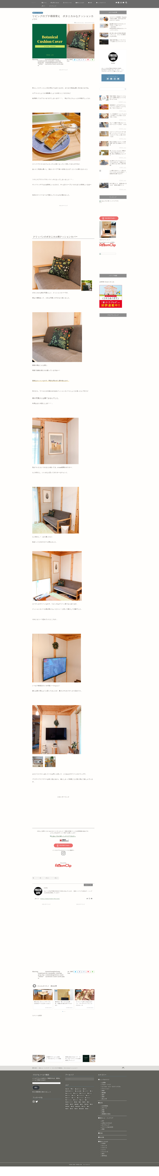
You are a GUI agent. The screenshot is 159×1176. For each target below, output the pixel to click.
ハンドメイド (80, 1097)
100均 (68, 1088)
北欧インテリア (70, 1102)
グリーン (68, 1095)
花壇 (77, 1108)
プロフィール (68, 2)
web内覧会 (105, 1105)
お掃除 (104, 1082)
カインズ (76, 1093)
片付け (84, 1106)
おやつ (85, 1088)
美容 (72, 1108)
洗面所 (68, 1106)
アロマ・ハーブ (106, 1084)
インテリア (86, 1091)
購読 (36, 1087)
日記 (101, 1133)
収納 (76, 1102)
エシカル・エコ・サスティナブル (111, 1086)
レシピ (82, 1099)
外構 (103, 1112)
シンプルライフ (102, 2)
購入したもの (80, 2)
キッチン (90, 1093)
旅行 (82, 1104)
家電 (84, 1102)
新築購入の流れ (106, 1114)
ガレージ (104, 1107)
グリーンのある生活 (107, 1127)
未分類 (102, 1137)
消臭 (73, 1106)
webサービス (78, 1088)
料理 (72, 1104)
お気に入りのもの (107, 1123)
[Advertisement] (63, 75)
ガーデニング (52, 6)
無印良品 (78, 1106)
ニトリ (74, 1097)
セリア (88, 1095)
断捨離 (77, 1104)
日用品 (87, 1104)
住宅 (91, 2)
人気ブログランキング (104, 239)
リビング (76, 1099)
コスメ (74, 1095)
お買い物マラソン (70, 1091)
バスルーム (88, 1097)
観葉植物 (82, 1108)
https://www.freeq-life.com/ (50, 898)
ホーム (45, 2)
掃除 (67, 1104)
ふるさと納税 (78, 1091)
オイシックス (69, 1093)
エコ (92, 1091)
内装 (103, 1110)
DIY (44, 6)
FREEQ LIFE (33, 2)
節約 (67, 1108)
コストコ (104, 1147)
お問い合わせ (55, 2)
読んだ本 (104, 1098)
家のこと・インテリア (37, 12)
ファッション (69, 1099)
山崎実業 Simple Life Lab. (107, 282)
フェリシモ (105, 1151)
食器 (87, 1108)
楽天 (92, 1104)
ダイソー (68, 1097)
